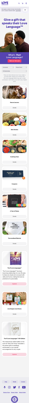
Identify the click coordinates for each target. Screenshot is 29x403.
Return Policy (22, 392)
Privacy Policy (14, 392)
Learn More (18, 10)
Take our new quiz (14, 61)
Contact (23, 382)
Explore (14, 284)
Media (14, 382)
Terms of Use (6, 392)
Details (14, 107)
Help (6, 382)
